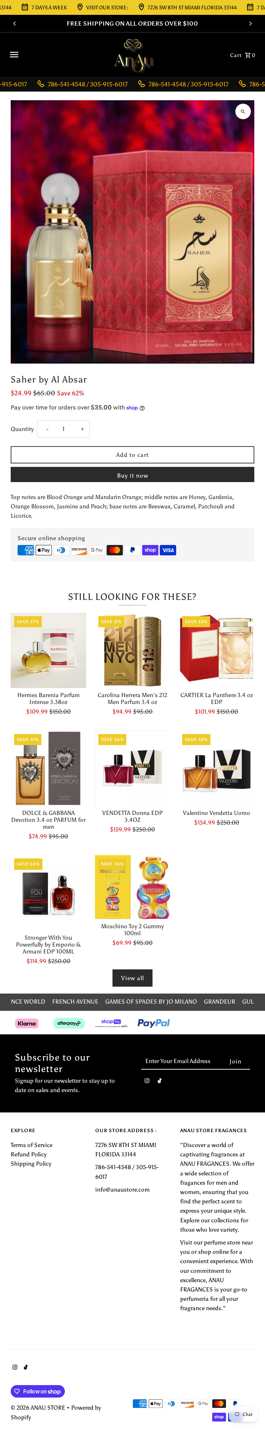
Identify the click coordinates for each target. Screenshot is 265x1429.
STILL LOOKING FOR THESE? (132, 596)
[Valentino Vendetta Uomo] (216, 768)
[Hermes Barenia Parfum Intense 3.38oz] (48, 650)
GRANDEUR (219, 1001)
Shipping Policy (31, 1163)
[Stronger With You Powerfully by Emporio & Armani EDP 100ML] (48, 893)
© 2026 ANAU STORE (39, 1407)
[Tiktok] (159, 1082)
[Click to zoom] (243, 111)
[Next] (250, 23)
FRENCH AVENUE (75, 1001)
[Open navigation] (56, 54)
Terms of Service (31, 1144)
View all (132, 978)
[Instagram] (147, 1082)
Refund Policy (29, 1154)
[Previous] (15, 23)
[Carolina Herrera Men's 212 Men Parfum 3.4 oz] (132, 650)
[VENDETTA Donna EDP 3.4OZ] (132, 768)
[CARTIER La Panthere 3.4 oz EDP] (216, 650)
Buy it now (132, 475)
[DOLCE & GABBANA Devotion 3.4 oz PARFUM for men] (48, 768)
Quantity (22, 428)
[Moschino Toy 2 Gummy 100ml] (132, 887)
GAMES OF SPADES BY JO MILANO (151, 1001)
